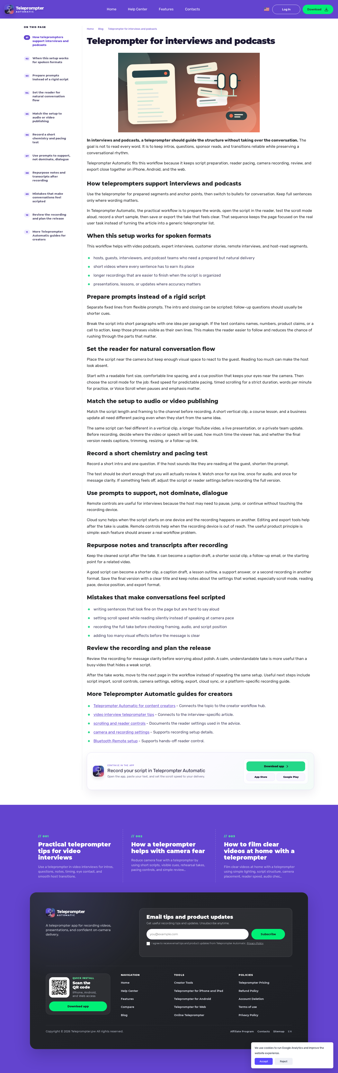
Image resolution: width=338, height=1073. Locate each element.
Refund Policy (248, 991)
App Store (260, 777)
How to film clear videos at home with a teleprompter (259, 851)
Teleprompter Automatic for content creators (134, 706)
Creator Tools (183, 982)
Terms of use (248, 1007)
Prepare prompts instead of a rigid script (50, 77)
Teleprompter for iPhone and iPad (198, 991)
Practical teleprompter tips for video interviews (74, 851)
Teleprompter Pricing (254, 982)
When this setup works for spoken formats (50, 60)
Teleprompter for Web (190, 1007)
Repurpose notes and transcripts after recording (48, 176)
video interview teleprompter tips (123, 714)
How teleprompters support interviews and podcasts (50, 41)
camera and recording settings (121, 732)
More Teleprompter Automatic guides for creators (49, 235)
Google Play (291, 777)
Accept (264, 1061)
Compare (127, 1007)
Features (166, 9)
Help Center (137, 9)
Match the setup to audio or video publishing (47, 117)
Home (111, 9)
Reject (283, 1061)
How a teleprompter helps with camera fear (168, 847)
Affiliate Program (242, 1031)
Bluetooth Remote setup (115, 741)
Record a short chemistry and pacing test (49, 138)
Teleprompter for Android (192, 999)
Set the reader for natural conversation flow (48, 96)
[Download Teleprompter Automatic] (59, 987)
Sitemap (278, 1031)
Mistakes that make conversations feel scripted (47, 197)
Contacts (192, 9)
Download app (274, 766)
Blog (100, 28)
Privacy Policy (255, 943)
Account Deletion (251, 999)
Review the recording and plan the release (49, 216)
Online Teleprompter (189, 1015)
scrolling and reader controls (119, 723)
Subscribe (268, 934)
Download (314, 9)
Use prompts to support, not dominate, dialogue (51, 157)
